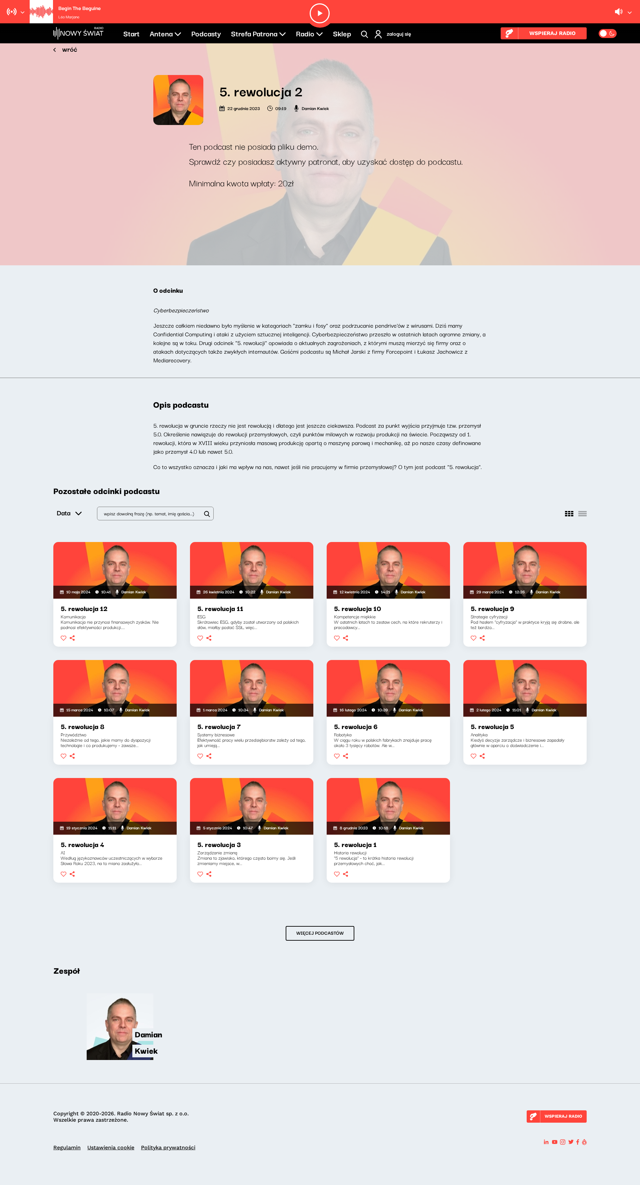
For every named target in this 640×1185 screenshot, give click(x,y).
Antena (161, 33)
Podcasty (206, 33)
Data (63, 512)
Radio (305, 33)
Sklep (342, 33)
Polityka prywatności (168, 1147)
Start (131, 33)
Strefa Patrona (254, 33)
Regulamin (67, 1147)
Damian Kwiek (315, 108)
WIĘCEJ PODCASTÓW (320, 932)
